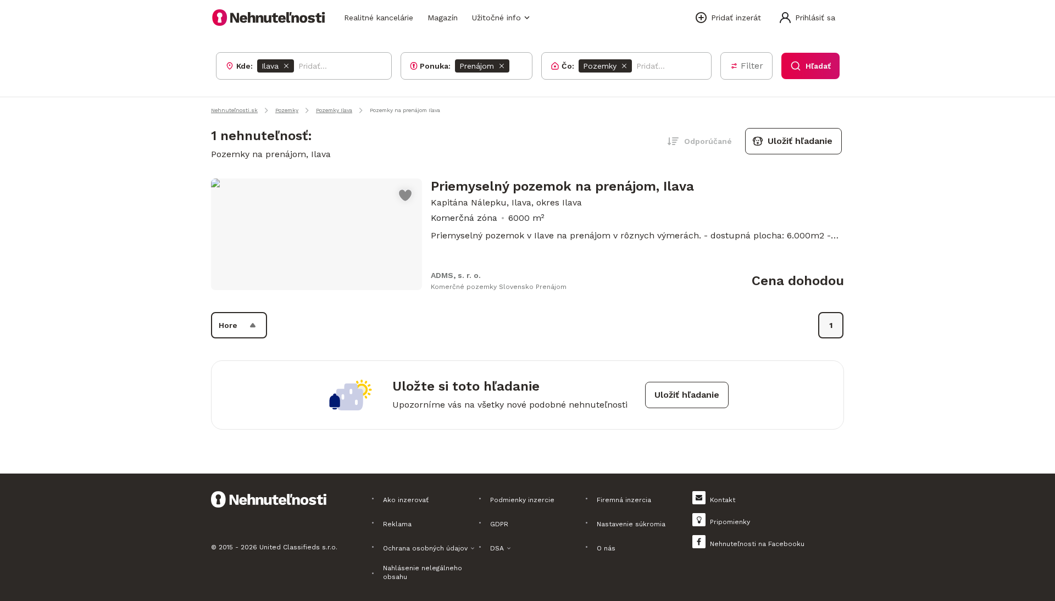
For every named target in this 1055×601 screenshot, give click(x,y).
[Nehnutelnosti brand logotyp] (268, 17)
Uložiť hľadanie (800, 141)
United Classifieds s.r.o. (298, 547)
